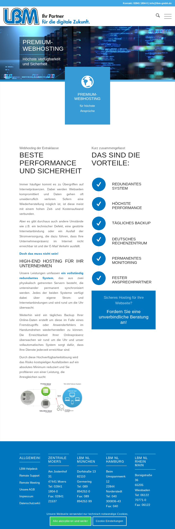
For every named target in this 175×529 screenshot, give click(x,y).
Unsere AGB (27, 489)
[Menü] (166, 16)
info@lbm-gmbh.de (161, 3)
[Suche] (156, 16)
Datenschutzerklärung (29, 503)
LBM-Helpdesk (28, 468)
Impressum (26, 496)
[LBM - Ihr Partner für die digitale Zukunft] (46, 16)
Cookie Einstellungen (109, 521)
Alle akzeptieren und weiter (70, 521)
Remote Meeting (29, 482)
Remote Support (29, 475)
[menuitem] (156, 16)
